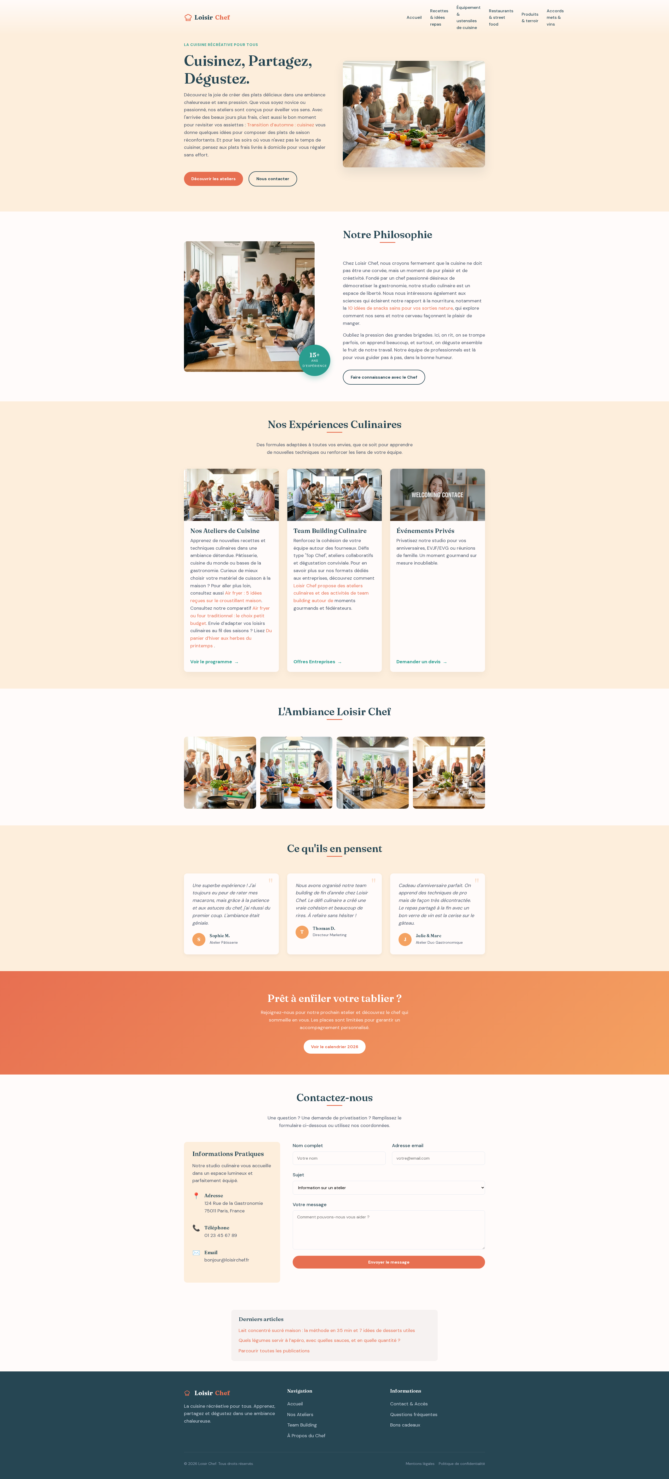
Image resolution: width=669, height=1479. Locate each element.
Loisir (212, 17)
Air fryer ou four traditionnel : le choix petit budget (230, 615)
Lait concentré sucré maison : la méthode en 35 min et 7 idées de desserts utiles (327, 1330)
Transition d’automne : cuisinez (280, 125)
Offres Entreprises (314, 662)
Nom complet (308, 1145)
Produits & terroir (530, 17)
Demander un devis (418, 662)
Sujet (298, 1175)
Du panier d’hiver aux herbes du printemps (231, 638)
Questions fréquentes (413, 1414)
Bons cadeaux (405, 1425)
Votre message (310, 1204)
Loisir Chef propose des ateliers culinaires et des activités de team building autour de (331, 593)
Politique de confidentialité (462, 1463)
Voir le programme (211, 662)
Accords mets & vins (555, 17)
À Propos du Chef (306, 1436)
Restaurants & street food (501, 17)
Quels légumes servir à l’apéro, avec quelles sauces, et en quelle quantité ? (319, 1340)
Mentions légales (420, 1463)
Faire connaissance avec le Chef (384, 377)
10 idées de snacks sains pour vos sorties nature (400, 308)
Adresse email (407, 1145)
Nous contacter (272, 178)
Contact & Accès (409, 1404)
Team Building (302, 1425)
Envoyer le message (389, 1262)
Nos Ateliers (300, 1414)
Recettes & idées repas (439, 17)
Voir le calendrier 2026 (334, 1046)
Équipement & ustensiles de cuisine (469, 17)
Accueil (414, 17)
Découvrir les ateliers (213, 178)
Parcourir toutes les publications (274, 1351)
